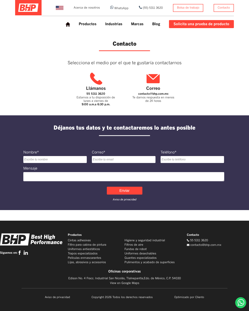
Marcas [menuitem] (137, 24)
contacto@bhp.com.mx (153, 93)
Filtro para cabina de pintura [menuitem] (87, 244)
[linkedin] (26, 252)
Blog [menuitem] (156, 24)
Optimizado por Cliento (189, 297)
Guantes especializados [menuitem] (140, 257)
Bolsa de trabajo (188, 7)
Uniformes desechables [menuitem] (140, 253)
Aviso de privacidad (57, 297)
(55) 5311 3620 (152, 7)
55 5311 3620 (95, 93)
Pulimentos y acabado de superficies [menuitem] (149, 262)
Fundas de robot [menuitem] (135, 249)
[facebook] (20, 252)
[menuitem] (68, 24)
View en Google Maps (124, 283)
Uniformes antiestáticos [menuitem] (84, 249)
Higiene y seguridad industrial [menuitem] (144, 240)
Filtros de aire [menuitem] (133, 244)
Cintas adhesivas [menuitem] (79, 240)
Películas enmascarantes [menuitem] (84, 257)
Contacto (224, 7)
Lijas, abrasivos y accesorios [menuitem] (87, 262)
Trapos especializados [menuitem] (83, 253)
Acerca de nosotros (87, 7)
